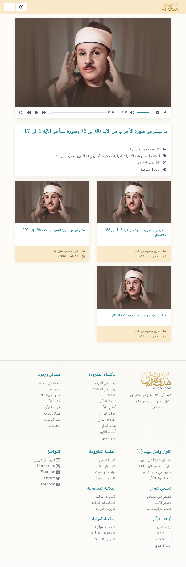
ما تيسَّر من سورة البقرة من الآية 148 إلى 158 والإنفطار (135, 233)
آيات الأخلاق (163, 546)
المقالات (110, 395)
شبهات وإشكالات (49, 395)
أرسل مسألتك (51, 389)
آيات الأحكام (163, 540)
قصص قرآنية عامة (159, 509)
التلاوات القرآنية (123, 156)
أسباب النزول (107, 432)
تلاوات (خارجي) (98, 156)
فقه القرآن (53, 401)
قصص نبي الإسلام (159, 497)
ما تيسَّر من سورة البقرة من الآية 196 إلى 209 (53, 230)
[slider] (78, 112)
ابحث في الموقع (105, 383)
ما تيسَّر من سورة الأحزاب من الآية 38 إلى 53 (135, 316)
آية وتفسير (164, 527)
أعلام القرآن (108, 408)
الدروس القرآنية (105, 509)
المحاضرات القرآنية (103, 503)
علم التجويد (108, 438)
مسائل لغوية (52, 414)
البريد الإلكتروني (45, 460)
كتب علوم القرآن (105, 466)
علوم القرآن (108, 426)
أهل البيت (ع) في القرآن (155, 460)
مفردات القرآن (107, 420)
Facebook (47, 485)
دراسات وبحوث (105, 472)
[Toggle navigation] (9, 7)
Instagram (46, 466)
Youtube (48, 472)
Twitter (49, 478)
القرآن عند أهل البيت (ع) (155, 466)
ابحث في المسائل (49, 383)
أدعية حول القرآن (160, 478)
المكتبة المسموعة (148, 156)
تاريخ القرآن (108, 401)
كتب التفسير (107, 460)
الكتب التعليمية (106, 478)
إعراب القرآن (108, 414)
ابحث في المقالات (104, 389)
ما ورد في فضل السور (156, 472)
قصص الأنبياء (162, 503)
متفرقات (54, 426)
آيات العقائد (163, 534)
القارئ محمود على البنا (70, 156)
